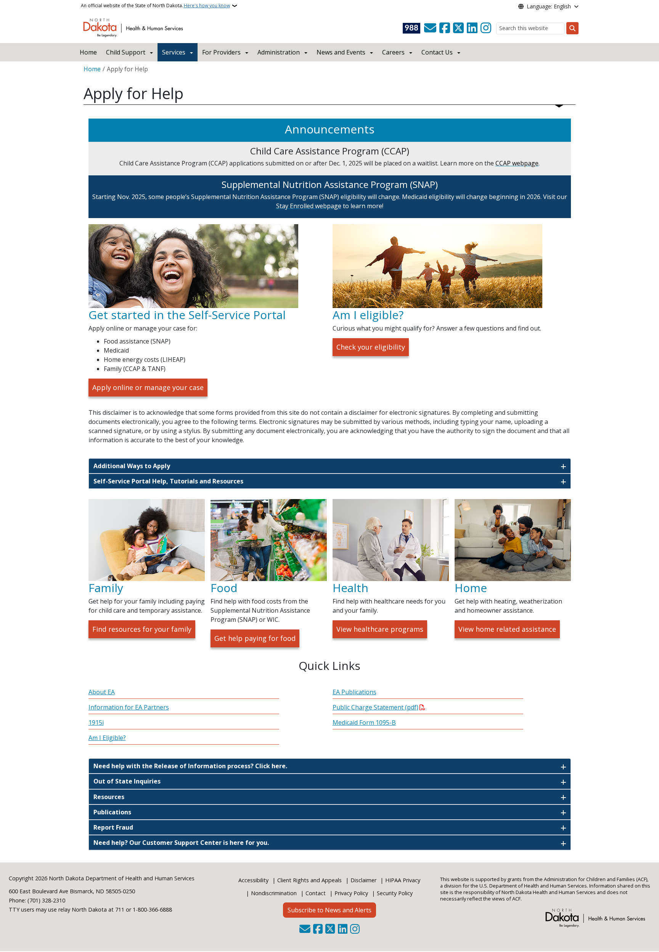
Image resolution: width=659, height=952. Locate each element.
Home (88, 52)
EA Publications (354, 692)
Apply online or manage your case (148, 387)
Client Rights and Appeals (309, 880)
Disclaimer (363, 880)
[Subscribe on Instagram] (486, 28)
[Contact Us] (430, 28)
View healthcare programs (379, 629)
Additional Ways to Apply (131, 466)
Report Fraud (113, 827)
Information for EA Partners (128, 707)
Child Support (125, 52)
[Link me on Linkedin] (472, 28)
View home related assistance (507, 629)
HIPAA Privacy (402, 880)
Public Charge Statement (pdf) (375, 707)
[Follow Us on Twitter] (458, 28)
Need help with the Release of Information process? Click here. (190, 766)
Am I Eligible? (107, 738)
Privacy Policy (351, 893)
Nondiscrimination (274, 893)
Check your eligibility (370, 347)
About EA (101, 692)
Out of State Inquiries (127, 781)
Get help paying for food (255, 638)
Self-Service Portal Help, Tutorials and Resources (168, 481)
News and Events (341, 52)
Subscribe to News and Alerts (329, 910)
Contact (315, 893)
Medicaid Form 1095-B (364, 722)
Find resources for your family (141, 629)
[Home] (134, 27)
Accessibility (253, 880)
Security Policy (395, 893)
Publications (112, 812)
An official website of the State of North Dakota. (155, 5)
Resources (108, 797)
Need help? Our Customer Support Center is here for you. (181, 842)
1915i (96, 722)
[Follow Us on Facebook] (444, 28)
